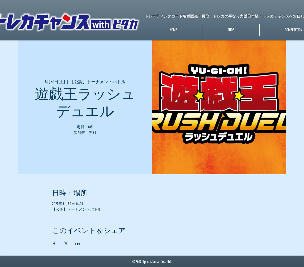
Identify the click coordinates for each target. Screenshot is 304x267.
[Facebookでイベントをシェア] (54, 243)
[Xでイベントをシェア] (66, 243)
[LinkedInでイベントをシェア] (77, 243)
